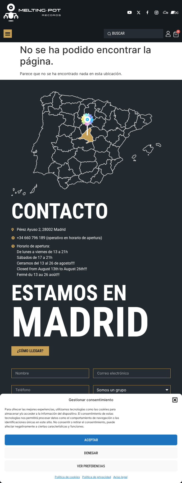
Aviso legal (120, 477)
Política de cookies (67, 477)
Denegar (91, 453)
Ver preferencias (91, 466)
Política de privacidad (96, 477)
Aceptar (91, 440)
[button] (175, 400)
